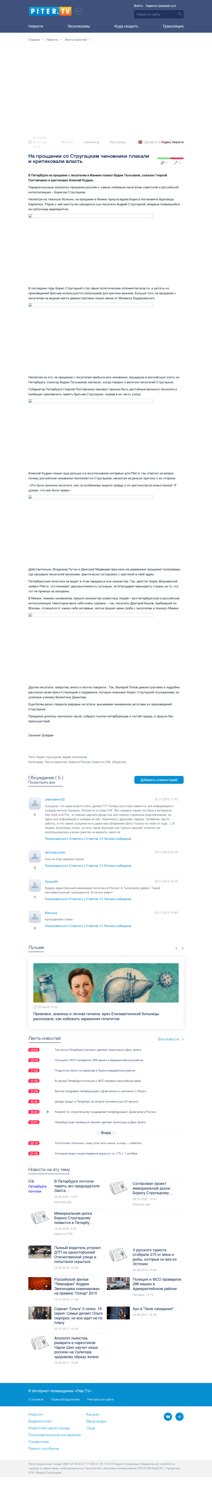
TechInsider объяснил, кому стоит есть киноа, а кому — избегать (98, 1143)
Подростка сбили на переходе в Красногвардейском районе (95, 1070)
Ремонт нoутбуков (43, 1449)
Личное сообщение (117, 839)
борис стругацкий (48, 757)
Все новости (168, 1039)
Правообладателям (65, 1399)
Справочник (38, 1442)
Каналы (92, 1415)
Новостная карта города (48, 1428)
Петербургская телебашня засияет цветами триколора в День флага (100, 1122)
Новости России (79, 762)
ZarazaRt (51, 882)
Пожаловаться (55, 839)
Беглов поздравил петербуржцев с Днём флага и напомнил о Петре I (101, 1091)
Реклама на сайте (100, 1399)
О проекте (35, 1399)
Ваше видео (96, 1421)
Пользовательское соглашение (54, 1435)
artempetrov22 (55, 799)
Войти (138, 6)
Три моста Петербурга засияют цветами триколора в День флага (98, 1050)
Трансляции (173, 26)
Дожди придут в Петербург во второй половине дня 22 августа (96, 1101)
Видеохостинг (40, 1421)
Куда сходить (126, 26)
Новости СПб (101, 762)
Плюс (31, 815)
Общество (119, 762)
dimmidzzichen (55, 852)
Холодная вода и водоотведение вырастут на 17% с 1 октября (96, 1153)
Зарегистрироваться (161, 6)
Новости (35, 26)
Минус (39, 815)
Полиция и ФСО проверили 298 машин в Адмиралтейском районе (99, 1060)
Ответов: (93, 839)
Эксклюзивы (78, 26)
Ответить (76, 839)
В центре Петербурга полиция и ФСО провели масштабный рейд (98, 1081)
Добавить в (164, 142)
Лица (90, 1428)
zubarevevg (91, 142)
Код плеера (118, 142)
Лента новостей (56, 762)
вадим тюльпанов (75, 757)
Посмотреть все (41, 782)
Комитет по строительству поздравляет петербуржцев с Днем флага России (105, 1112)
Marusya (51, 913)
